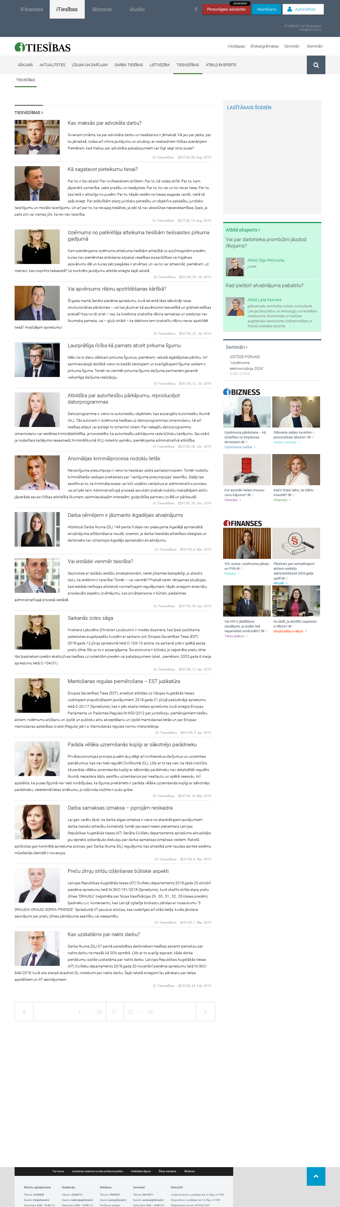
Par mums (58, 1171)
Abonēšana (266, 9)
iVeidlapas (236, 46)
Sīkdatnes (189, 1171)
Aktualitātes (52, 65)
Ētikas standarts (167, 1171)
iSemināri (315, 46)
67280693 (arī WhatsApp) (302, 26)
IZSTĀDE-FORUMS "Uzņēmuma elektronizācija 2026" (247, 363)
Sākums (25, 65)
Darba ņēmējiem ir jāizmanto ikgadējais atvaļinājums (125, 515)
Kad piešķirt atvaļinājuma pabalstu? (265, 285)
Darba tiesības (129, 65)
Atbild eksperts (221, 65)
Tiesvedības (188, 65)
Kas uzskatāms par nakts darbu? (104, 934)
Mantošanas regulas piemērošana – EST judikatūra (124, 681)
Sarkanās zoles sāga (90, 618)
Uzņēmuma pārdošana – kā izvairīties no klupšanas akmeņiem (245, 437)
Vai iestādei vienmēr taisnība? (100, 561)
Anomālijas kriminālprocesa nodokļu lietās (114, 458)
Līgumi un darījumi (90, 65)
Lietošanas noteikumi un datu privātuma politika (97, 1171)
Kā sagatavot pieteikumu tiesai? (103, 169)
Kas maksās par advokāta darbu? (105, 123)
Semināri (291, 46)
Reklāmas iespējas (110, 1205)
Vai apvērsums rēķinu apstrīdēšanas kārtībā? (117, 289)
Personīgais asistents (227, 8)
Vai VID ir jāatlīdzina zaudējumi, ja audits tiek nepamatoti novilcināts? (242, 626)
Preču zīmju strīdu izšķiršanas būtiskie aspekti (118, 871)
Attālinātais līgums (141, 1171)
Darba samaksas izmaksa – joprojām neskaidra (120, 808)
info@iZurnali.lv (310, 29)
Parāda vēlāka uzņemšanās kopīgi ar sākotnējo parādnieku (132, 744)
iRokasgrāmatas (264, 46)
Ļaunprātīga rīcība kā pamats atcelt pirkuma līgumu (124, 345)
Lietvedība (160, 65)
